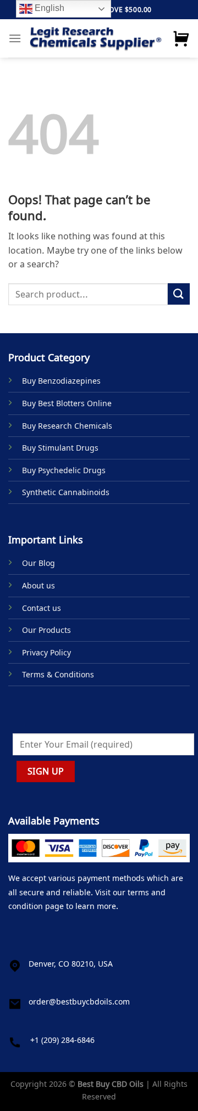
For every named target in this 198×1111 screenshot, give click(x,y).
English (48, 8)
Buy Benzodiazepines (61, 380)
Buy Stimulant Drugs (60, 447)
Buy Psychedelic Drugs (64, 470)
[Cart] (181, 38)
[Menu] (14, 38)
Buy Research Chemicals (67, 425)
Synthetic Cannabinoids (65, 492)
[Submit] (179, 294)
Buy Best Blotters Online (67, 403)
